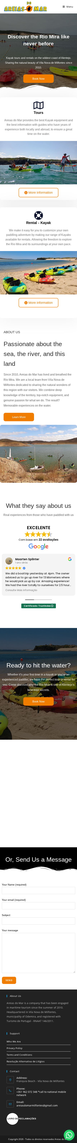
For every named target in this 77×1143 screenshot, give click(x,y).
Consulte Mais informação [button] (21, 590)
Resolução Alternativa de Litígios (26, 1061)
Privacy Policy (15, 1048)
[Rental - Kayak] (38, 215)
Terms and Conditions (19, 1054)
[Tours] (38, 105)
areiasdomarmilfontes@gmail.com (37, 1105)
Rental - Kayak (38, 223)
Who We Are (14, 1041)
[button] (69, 1135)
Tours (38, 113)
